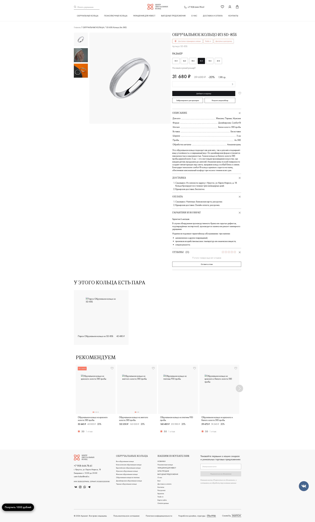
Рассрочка (161, 490)
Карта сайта (162, 500)
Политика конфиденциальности (159, 516)
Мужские (237, 118)
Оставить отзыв (207, 264)
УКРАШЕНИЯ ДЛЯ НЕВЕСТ (144, 15)
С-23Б (235, 340)
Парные (228, 118)
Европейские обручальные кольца (128, 468)
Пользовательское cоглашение (126, 516)
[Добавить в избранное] (239, 93)
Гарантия (161, 493)
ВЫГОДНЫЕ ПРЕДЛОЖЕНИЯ (173, 15)
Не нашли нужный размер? (183, 67)
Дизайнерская (224, 122)
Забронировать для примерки (187, 100)
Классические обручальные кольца (128, 465)
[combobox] (86, 7)
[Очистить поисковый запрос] (98, 7)
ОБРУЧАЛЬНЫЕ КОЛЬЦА (87, 15)
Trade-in (160, 497)
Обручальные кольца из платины (128, 477)
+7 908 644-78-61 (196, 7)
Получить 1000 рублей (18, 507)
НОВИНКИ (161, 461)
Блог (159, 481)
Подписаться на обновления (220, 474)
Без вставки (236, 131)
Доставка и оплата (213, 15)
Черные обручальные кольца (126, 484)
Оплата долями (163, 503)
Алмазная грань (234, 144)
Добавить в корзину (203, 93)
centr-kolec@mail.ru (81, 476)
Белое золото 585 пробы (229, 127)
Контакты (233, 15)
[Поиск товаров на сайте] (86, 7)
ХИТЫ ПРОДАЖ (163, 471)
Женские (220, 118)
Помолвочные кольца (115, 15)
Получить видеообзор (220, 100)
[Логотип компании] (157, 8)
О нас (194, 15)
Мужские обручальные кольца (127, 471)
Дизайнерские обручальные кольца (129, 481)
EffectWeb (211, 515)
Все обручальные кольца (125, 461)
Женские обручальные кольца (127, 474)
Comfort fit (236, 122)
